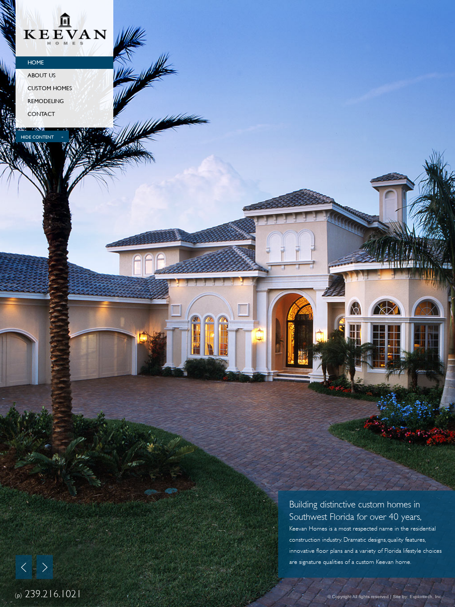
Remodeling (46, 101)
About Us (42, 75)
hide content (37, 137)
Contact (41, 114)
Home (36, 62)
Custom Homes (50, 88)
